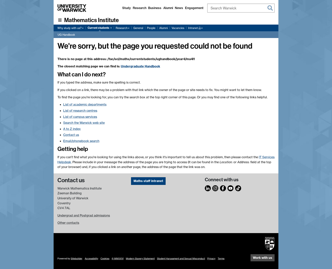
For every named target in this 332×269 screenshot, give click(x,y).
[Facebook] (223, 188)
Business (154, 8)
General (138, 28)
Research (139, 8)
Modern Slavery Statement (140, 258)
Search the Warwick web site (84, 123)
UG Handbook (66, 34)
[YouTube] (230, 188)
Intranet (195, 28)
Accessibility (91, 258)
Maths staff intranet (148, 181)
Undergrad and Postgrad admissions (83, 215)
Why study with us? (69, 28)
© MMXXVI (118, 258)
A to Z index (72, 129)
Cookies (104, 258)
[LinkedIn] (208, 188)
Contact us (71, 135)
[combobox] (241, 8)
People (151, 28)
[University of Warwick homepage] (72, 8)
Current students (99, 28)
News (179, 8)
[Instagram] (215, 188)
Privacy (211, 258)
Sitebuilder (76, 258)
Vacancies (178, 28)
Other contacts (68, 223)
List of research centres (80, 111)
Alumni (168, 8)
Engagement (194, 8)
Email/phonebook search (81, 141)
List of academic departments (84, 104)
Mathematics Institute (91, 20)
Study (126, 8)
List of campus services (80, 117)
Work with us (262, 258)
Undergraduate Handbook (140, 66)
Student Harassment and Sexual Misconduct (181, 258)
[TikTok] (238, 188)
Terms (221, 258)
